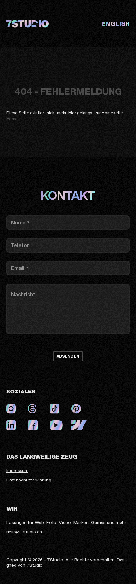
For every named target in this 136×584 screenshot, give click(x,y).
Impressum (17, 471)
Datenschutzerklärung (28, 480)
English (116, 24)
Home (12, 119)
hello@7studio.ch (24, 532)
